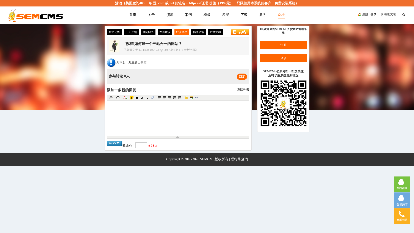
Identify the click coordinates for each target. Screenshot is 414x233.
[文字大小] (118, 98)
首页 (132, 15)
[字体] (111, 98)
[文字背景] (131, 98)
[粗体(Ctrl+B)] (137, 98)
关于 (151, 15)
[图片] (191, 98)
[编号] (174, 98)
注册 (365, 14)
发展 (225, 15)
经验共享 (181, 32)
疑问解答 (148, 32)
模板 (207, 15)
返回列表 (243, 89)
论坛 (281, 15)
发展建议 (165, 32)
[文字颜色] (125, 98)
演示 (169, 15)
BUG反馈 (131, 32)
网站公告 (114, 32)
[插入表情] (186, 98)
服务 (262, 15)
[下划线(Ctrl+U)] (147, 98)
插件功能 (198, 32)
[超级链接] (196, 98)
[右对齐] (169, 98)
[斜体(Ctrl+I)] (142, 98)
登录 (373, 14)
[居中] (164, 98)
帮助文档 (215, 32)
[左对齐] (159, 98)
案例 (188, 15)
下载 (244, 15)
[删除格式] (152, 98)
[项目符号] (179, 98)
